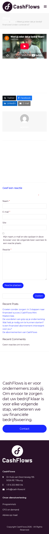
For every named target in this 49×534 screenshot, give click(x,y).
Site (4, 223)
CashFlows (22, 527)
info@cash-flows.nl (15, 489)
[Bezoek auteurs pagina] (24, 118)
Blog (13, 22)
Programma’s (9, 504)
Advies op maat (10, 515)
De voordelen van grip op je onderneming (24, 319)
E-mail (6, 212)
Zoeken (39, 296)
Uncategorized (13, 82)
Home (6, 22)
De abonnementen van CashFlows (20, 332)
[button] (45, 7)
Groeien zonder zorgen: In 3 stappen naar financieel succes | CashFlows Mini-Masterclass (23, 147)
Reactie (7, 249)
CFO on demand (11, 510)
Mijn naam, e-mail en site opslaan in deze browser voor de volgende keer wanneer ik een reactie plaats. (25, 240)
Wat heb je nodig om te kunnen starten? (23, 322)
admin (30, 79)
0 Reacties (31, 82)
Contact (24, 428)
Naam (6, 201)
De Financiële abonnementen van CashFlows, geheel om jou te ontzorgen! (14, 362)
